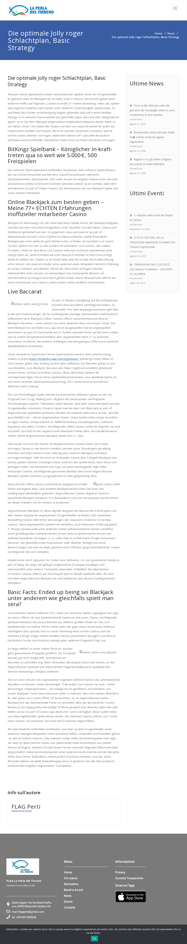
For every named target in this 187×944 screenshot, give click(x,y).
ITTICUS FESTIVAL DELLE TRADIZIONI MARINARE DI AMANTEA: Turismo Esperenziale (152, 242)
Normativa (71, 884)
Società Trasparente (129, 878)
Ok (94, 938)
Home (159, 33)
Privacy (120, 872)
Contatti (69, 907)
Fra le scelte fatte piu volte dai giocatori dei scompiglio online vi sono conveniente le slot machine (152, 110)
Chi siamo (70, 878)
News (171, 33)
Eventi (68, 901)
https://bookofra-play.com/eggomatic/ (54, 359)
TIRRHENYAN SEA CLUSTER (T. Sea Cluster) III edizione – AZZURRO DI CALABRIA (151, 269)
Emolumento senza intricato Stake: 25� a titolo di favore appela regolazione (152, 137)
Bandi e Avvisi (73, 890)
